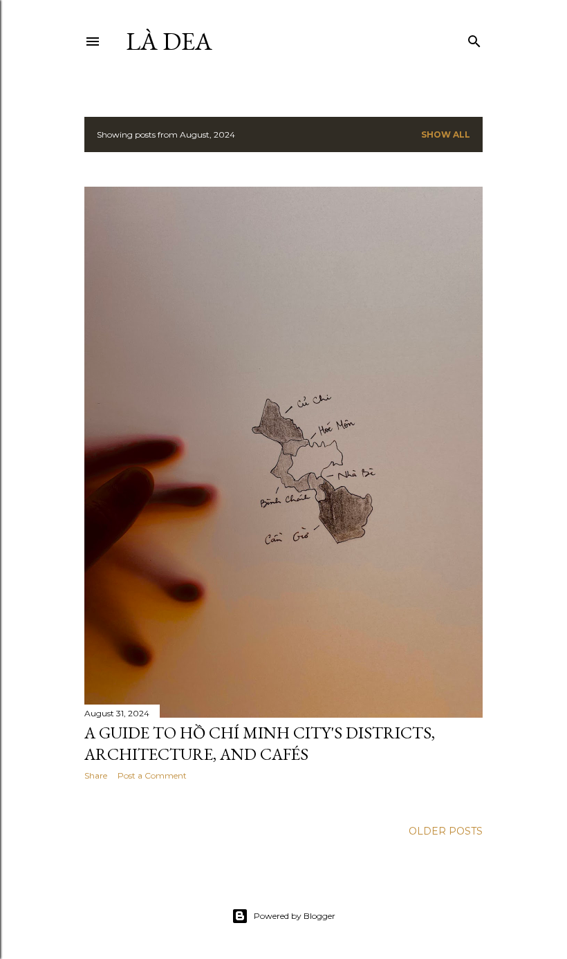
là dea (169, 41)
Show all (445, 134)
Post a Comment (152, 775)
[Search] (474, 38)
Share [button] (95, 775)
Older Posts (446, 831)
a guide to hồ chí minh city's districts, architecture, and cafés (259, 743)
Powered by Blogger (294, 916)
